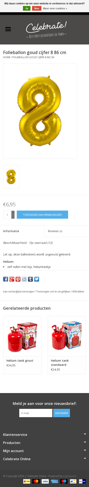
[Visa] (44, 481)
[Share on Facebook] (5, 279)
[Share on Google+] (11, 279)
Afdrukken (78, 291)
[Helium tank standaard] (67, 336)
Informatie (11, 231)
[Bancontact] (72, 481)
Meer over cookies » (55, 8)
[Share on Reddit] (24, 279)
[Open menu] (8, 29)
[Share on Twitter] (36, 279)
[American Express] (54, 481)
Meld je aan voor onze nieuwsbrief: (44, 403)
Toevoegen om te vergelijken (53, 291)
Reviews (55, 231)
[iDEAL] (26, 481)
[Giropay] (81, 481)
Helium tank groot (19, 360)
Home (6, 57)
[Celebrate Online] (52, 29)
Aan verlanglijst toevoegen (19, 291)
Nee (36, 8)
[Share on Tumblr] (30, 279)
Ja (26, 8)
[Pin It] (18, 279)
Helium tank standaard (60, 363)
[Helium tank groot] (22, 336)
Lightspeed (69, 476)
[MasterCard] (35, 481)
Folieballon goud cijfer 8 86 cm (33, 57)
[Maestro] (63, 481)
